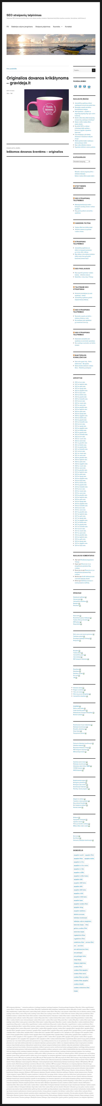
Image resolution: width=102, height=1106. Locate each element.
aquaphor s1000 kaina (80, 897)
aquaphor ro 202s (34, 1039)
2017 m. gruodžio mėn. (81, 512)
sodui (40, 1087)
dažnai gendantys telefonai (44, 1049)
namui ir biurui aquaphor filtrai (15, 1034)
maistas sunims (89, 1087)
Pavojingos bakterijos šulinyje (81, 638)
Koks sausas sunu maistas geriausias (83, 634)
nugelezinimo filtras (79, 935)
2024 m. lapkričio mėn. (81, 409)
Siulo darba (76, 615)
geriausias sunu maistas (13, 1089)
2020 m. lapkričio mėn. (81, 459)
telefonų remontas (49, 1041)
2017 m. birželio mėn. (81, 522)
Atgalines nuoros (78, 821)
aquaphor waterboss (79, 911)
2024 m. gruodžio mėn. (81, 407)
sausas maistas (74, 1089)
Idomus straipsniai (19, 1072)
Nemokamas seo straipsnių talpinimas (72, 1064)
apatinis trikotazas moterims (84, 1076)
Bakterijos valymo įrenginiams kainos (43, 1062)
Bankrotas (54, 1068)
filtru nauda (27, 1085)
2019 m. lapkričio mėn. (81, 472)
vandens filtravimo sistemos (67, 1013)
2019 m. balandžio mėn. (81, 487)
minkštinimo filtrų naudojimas (50, 1009)
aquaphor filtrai (89, 855)
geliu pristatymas (81, 1074)
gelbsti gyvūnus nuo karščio (39, 1089)
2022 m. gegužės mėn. (81, 432)
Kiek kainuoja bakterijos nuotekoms (26, 1064)
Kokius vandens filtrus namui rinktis (84, 176)
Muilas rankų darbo (78, 708)
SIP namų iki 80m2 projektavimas (45, 1057)
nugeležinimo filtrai (79, 939)
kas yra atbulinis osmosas (84, 1011)
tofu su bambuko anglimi (19, 1066)
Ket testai (76, 836)
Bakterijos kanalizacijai (80, 356)
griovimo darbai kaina (70, 1074)
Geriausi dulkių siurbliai (29, 1059)
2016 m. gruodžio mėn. (81, 535)
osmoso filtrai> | (11, 1009)
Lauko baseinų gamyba (79, 710)
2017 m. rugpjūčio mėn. (81, 520)
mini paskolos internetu (17, 1068)
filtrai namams (34, 1016)
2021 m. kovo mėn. (80, 451)
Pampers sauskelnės (78, 690)
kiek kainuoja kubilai (31, 1049)
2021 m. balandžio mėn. (81, 449)
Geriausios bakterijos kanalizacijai (82, 743)
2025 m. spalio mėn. (80, 386)
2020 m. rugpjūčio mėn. (81, 464)
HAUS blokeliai (77, 770)
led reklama (61, 1091)
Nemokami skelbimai (79, 597)
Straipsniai (76, 640)
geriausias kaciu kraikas (19, 1047)
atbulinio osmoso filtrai (47, 1011)
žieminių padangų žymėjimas (67, 1007)
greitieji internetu (74, 1097)
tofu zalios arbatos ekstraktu (34, 1066)
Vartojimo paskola (78, 636)
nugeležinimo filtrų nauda (14, 1024)
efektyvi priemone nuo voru (50, 1053)
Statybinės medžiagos (79, 187)
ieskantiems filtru (11, 1085)
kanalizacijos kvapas (66, 1085)
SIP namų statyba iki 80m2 (63, 1057)
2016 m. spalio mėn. (80, 539)
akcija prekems (47, 1091)
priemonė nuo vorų (38, 1041)
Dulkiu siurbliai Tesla (42, 1059)
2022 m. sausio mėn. (80, 441)
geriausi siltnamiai (80, 1068)
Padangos (44, 1097)
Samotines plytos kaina (79, 762)
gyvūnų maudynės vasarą (55, 1089)
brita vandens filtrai (48, 1087)
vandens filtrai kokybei (45, 1016)
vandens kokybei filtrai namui (57, 1018)
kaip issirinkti (90, 1068)
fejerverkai (35, 1087)
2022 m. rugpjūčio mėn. (81, 428)
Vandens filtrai (83, 223)
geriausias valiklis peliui (35, 1053)
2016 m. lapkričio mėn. (81, 537)
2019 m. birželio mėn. (81, 482)
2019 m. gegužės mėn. (81, 485)
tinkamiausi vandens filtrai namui (61, 1016)
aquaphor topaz (78, 900)
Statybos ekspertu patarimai (26, 1082)
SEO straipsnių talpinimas (24, 15)
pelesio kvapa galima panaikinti (86, 1039)
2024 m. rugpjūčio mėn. (81, 415)
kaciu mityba (28, 1068)
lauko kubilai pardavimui (25, 1041)
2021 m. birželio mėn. (81, 445)
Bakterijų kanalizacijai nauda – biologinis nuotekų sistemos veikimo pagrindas (85, 207)
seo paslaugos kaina (80, 956)
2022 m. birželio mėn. (81, 430)
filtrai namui (39, 1022)
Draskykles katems (36, 1097)
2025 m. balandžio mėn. (81, 399)
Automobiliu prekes (78, 655)
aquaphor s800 (78, 886)
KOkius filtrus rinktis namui (80, 826)
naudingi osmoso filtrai (37, 1013)
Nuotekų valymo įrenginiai (80, 789)
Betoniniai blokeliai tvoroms (81, 747)
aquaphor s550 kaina (80, 883)
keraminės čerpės (79, 932)
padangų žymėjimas (41, 1007)
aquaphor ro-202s (11, 1036)
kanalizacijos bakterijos (79, 1085)
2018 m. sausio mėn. (80, 510)
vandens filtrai (78, 966)
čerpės (76, 991)
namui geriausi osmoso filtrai (27, 1022)
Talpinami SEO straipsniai (81, 288)
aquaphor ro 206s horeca (81, 876)
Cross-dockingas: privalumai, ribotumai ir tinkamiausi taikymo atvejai (84, 137)
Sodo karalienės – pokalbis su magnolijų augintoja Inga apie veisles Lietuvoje (85, 113)
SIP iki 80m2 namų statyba (14, 1059)
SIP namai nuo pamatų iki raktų (27, 1057)
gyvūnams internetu (12, 1091)
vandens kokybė (78, 984)
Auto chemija (77, 657)
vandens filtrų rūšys (73, 1020)
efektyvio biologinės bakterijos (22, 1087)
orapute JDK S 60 (21, 1074)
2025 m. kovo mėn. (80, 401)
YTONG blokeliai (78, 768)
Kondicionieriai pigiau (79, 780)
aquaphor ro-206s (42, 1036)
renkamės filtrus (87, 1091)
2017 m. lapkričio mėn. (81, 514)
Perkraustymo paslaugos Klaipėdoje (83, 712)
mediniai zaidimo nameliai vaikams (72, 1082)
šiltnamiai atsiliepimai (55, 1070)
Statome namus (77, 807)
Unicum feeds (77, 599)
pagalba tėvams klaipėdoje (38, 1078)
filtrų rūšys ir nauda (76, 1009)
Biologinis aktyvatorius (79, 784)
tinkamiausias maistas (12, 1093)
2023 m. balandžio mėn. (81, 422)
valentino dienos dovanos (69, 1076)
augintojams (42, 1093)
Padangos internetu (74, 1095)
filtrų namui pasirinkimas (83, 1013)
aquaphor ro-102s (69, 1032)
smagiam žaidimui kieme (54, 1045)
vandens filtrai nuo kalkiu (81, 977)
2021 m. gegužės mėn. (81, 447)
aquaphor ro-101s (59, 1032)
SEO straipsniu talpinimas (81, 311)
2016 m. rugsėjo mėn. (80, 541)
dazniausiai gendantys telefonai (35, 1047)
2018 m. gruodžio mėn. (81, 495)
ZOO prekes (76, 622)
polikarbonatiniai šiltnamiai (14, 1070)
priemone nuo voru (12, 1041)
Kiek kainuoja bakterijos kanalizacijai (64, 1062)
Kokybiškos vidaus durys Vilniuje (84, 277)
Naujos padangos (84, 1095)
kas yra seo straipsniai (41, 1055)
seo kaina (80, 946)
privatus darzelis (58, 1087)
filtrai (86, 925)
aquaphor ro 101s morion (81, 865)
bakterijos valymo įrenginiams (82, 921)
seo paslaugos (78, 953)
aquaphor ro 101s (79, 862)
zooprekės (55, 1091)
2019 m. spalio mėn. (80, 474)
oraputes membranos (32, 1074)
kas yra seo (57, 1041)
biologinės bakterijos (54, 1085)
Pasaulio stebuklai (51, 1072)
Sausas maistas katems (42, 1095)
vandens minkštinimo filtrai (85, 1022)
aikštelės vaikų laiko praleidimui (70, 1045)
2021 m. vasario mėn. (80, 453)
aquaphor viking (78, 907)
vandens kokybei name (17, 1020)
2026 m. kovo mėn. (80, 382)
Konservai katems (19, 1095)
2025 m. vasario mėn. (80, 403)
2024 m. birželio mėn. (81, 418)
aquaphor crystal (78, 855)
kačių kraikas (82, 1089)
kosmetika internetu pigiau (54, 1076)
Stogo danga (76, 731)
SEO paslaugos (82, 268)
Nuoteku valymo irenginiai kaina (78, 1072)
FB (8, 26)
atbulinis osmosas (79, 914)
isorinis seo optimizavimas (69, 1055)
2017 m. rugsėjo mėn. (80, 518)
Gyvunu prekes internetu (77, 1093)
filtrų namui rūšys (62, 1020)
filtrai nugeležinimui (87, 1007)
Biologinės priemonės (79, 782)
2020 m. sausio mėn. (80, 468)
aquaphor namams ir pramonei (24, 1030)
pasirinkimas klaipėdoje (13, 1080)
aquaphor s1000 (78, 893)
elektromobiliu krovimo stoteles (81, 1066)
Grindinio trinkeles (78, 745)
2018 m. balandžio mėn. (81, 505)
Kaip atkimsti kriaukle (79, 803)
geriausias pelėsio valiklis (54, 1043)
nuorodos (66, 1093)
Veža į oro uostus (78, 692)
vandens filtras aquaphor (81, 980)
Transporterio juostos (79, 733)
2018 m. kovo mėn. (80, 508)
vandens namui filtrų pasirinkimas (75, 1018)
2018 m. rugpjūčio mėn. (81, 503)
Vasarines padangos (25, 1097)
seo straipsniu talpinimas (77, 1026)
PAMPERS (76, 706)
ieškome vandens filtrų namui (25, 1018)
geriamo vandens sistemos (38, 1026)
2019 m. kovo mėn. (80, 489)
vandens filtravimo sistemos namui (80, 1016)
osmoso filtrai (89, 942)
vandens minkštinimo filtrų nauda (47, 1024)
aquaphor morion (89, 858)
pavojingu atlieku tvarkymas (55, 1074)
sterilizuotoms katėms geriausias (15, 1049)
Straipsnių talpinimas (42, 26)
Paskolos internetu (37, 1068)
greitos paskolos (63, 1097)
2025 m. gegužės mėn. (81, 397)
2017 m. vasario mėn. (80, 531)
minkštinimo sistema (64, 1009)
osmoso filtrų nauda (20, 1009)
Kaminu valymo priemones (78, 1070)
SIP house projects (56, 1064)
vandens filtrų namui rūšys (41, 1018)
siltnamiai (73, 1087)
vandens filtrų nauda (23, 1011)
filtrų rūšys (78, 1007)
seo (75, 946)
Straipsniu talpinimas (79, 242)
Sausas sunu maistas (30, 1095)
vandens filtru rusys (39, 1032)
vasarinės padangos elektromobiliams (49, 1051)
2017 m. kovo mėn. (80, 528)
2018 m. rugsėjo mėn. (80, 501)
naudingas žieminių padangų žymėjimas (71, 1051)
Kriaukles (76, 650)
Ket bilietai (76, 838)
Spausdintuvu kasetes (56, 1082)
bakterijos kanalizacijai (80, 918)
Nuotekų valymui (78, 673)
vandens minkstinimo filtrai (81, 987)
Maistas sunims (88, 1093)
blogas (48, 1093)
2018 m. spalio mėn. (80, 499)
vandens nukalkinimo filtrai (14, 1026)
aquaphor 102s (25, 1039)
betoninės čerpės (79, 925)
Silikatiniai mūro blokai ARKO (81, 766)
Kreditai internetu (63, 1095)
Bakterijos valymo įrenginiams (22, 26)
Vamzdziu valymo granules (80, 801)
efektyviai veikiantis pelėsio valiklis (68, 1053)
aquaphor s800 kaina (80, 890)
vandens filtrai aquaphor (81, 970)
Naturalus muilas (78, 688)
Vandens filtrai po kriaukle (80, 620)
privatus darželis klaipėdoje (39, 1080)
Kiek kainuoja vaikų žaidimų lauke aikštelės (83, 1057)
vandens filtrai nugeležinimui (29, 1024)
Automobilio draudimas (79, 601)
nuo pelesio (86, 1080)
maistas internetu (23, 1093)
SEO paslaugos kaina (79, 752)
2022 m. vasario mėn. (80, 438)
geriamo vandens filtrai (80, 928)
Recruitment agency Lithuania (81, 618)
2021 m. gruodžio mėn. (81, 443)
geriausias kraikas (37, 1091)
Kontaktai (68, 26)
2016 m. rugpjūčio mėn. (81, 543)
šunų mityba (66, 1089)
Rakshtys (75, 603)
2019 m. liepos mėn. (80, 480)
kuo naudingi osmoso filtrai (52, 1013)
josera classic (15, 1055)
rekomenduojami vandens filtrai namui (34, 1020)
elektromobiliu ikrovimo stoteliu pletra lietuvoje (80, 1049)
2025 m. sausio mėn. (80, 405)
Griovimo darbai (39, 1082)
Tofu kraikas (10, 1095)
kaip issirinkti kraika (25, 1089)
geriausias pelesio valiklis (27, 1055)
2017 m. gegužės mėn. (81, 524)
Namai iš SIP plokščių (82, 1062)
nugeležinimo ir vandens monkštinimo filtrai (81, 1024)
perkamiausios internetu (25, 1091)
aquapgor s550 (79, 1032)
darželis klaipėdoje (86, 1078)
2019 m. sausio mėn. (80, 493)
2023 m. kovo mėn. (80, 424)
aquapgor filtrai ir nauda (79, 1030)
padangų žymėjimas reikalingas (29, 1051)
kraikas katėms (91, 1089)
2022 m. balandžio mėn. (81, 434)
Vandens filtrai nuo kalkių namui (83, 227)
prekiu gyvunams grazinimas (63, 1066)
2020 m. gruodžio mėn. (81, 457)
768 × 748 (9, 93)
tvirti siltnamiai (27, 1070)
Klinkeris (75, 817)
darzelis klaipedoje (25, 1078)
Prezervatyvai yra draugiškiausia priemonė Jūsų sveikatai (83, 566)
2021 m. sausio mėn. (80, 455)
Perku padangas (53, 1095)
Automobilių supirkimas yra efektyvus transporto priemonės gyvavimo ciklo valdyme (83, 250)
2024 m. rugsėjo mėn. (80, 413)
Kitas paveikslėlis (12, 69)
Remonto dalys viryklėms (44, 1064)
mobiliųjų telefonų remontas (86, 1047)
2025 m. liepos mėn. (80, 392)
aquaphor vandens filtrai (81, 904)
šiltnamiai (66, 1087)
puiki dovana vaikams (40, 1045)
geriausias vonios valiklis (60, 1049)
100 (74, 677)
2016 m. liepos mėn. (80, 545)
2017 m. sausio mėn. (80, 533)
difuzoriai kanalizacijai (55, 1059)
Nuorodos (56, 26)
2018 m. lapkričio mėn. (81, 497)
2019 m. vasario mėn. (80, 491)
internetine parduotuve (28, 1007)
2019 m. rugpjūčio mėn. (81, 478)
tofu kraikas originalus (49, 1066)
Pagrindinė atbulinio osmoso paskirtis (85, 147)
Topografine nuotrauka (79, 819)
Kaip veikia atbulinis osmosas (83, 145)
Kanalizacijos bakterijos (80, 786)
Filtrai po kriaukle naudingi (80, 824)
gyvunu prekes (80, 1087)
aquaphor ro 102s (79, 869)
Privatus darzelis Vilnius (82, 1059)
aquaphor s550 (78, 879)
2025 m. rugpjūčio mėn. (81, 390)
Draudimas (76, 605)
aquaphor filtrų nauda (57, 1030)
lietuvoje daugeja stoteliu (13, 1051)
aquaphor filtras (78, 858)
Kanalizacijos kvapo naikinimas (82, 725)
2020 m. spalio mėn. (80, 462)
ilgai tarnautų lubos (53, 1097)
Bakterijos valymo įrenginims (24, 1062)
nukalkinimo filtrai (79, 942)
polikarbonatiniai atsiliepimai (40, 1070)
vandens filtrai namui (80, 973)
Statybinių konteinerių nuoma (66, 1068)
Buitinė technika (78, 714)
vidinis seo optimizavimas (84, 1055)
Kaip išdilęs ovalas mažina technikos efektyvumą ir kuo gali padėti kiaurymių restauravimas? (85, 256)
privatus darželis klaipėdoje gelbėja (70, 1078)
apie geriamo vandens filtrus (68, 1011)
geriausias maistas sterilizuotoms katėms (55, 1047)
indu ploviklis (43, 1074)
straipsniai (54, 1093)
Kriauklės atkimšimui (79, 729)
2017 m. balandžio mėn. (81, 526)
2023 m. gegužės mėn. (81, 420)
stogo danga (77, 959)
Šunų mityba (76, 624)
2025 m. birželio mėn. (81, 395)
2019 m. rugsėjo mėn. (80, 476)
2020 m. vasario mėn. (80, 466)
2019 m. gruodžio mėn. (81, 470)
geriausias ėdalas (33, 1093)
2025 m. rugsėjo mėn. (80, 388)
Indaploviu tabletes (78, 799)
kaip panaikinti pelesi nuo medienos (36, 1076)
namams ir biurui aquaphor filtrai (33, 1034)
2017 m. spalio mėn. (80, 516)
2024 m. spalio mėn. (80, 411)
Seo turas (75, 675)
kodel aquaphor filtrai (48, 1034)
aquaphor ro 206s (79, 872)
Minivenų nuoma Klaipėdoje (81, 694)
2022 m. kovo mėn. (80, 436)
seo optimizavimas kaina (81, 949)
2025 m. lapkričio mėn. (81, 384)
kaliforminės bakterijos (69, 1059)
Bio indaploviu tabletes (79, 805)
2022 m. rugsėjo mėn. (80, 426)
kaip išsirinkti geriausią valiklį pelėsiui (22, 1045)
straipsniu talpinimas (80, 963)
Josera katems (15, 1097)
